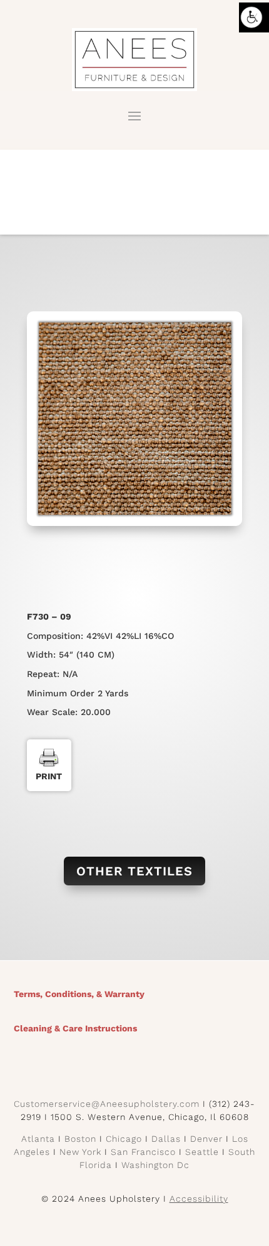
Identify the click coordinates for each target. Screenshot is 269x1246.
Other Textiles (134, 871)
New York (80, 1152)
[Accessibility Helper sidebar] (254, 17)
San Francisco (143, 1152)
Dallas (166, 1139)
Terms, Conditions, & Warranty (79, 994)
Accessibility (199, 1199)
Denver (206, 1139)
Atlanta (38, 1139)
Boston (80, 1139)
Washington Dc (155, 1165)
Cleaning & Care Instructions (75, 1028)
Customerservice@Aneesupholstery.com (107, 1104)
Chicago (124, 1139)
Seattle (202, 1152)
